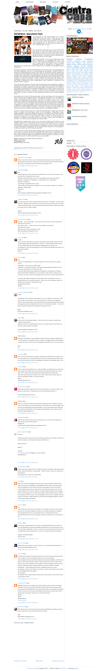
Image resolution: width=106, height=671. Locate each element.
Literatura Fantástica (73, 61)
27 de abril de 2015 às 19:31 (28, 477)
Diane (19, 317)
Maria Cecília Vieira (23, 157)
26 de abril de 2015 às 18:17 (28, 413)
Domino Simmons (22, 219)
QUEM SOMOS (29, 2)
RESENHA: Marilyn (78, 97)
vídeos (73, 70)
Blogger (76, 668)
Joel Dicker (74, 87)
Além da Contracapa (33, 668)
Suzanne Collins (84, 79)
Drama (78, 59)
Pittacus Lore (77, 76)
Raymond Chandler (82, 72)
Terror (68, 69)
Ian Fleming (80, 87)
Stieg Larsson (89, 90)
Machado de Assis (71, 89)
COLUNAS (55, 2)
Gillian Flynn (77, 77)
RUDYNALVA (21, 170)
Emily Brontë (75, 86)
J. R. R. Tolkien (77, 80)
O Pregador (63, 668)
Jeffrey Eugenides (88, 87)
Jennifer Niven (82, 91)
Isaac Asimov (76, 73)
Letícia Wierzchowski (76, 75)
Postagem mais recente (20, 660)
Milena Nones (21, 606)
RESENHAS (43, 2)
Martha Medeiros (81, 89)
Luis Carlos (21, 354)
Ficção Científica (87, 61)
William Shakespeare (83, 83)
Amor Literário (22, 543)
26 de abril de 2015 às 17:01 (28, 362)
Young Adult (71, 63)
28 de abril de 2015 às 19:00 (28, 549)
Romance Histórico (72, 83)
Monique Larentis (22, 386)
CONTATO (67, 2)
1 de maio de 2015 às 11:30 (27, 618)
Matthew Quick (86, 80)
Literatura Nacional (72, 72)
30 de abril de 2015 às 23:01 (28, 602)
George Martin (88, 70)
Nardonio (20, 523)
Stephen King (80, 63)
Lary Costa (21, 237)
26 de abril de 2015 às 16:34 (28, 331)
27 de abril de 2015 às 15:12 (28, 427)
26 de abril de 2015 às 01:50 (28, 195)
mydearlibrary (21, 453)
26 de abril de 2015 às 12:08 (28, 253)
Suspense (89, 59)
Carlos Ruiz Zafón (85, 69)
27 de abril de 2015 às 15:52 (28, 462)
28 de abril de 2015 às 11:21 (28, 500)
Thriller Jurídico (75, 90)
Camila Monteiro (22, 466)
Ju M (19, 481)
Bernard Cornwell (78, 84)
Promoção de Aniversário (79, 116)
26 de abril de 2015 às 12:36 (28, 288)
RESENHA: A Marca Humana (80, 103)
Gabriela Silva (21, 417)
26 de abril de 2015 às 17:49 (28, 382)
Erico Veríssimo (88, 76)
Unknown (20, 366)
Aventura (69, 66)
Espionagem (70, 77)
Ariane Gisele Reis (22, 432)
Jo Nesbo (73, 69)
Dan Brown (86, 75)
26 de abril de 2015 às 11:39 (28, 233)
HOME (17, 2)
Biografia (76, 66)
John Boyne (79, 70)
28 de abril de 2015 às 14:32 (28, 518)
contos (84, 64)
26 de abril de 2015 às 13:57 (28, 313)
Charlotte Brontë (75, 91)
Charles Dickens (88, 84)
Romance (39, 148)
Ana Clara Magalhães (23, 292)
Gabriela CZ (21, 199)
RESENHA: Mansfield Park (28, 34)
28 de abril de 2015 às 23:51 (28, 578)
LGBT (77, 69)
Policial (69, 59)
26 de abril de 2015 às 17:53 (28, 397)
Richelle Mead (76, 79)
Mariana (20, 257)
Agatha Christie (71, 64)
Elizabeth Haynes (75, 82)
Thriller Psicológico (73, 68)
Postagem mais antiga (58, 660)
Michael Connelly (87, 66)
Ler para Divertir (22, 583)
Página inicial (39, 660)
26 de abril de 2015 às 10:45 (28, 215)
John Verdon (90, 82)
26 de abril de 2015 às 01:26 (28, 165)
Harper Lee (69, 91)
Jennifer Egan (83, 82)
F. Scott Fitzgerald (84, 86)
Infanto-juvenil (84, 77)
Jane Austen (32, 148)
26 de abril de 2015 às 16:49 (28, 350)
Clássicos (25, 148)
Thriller (79, 64)
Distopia (81, 68)
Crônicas (69, 86)
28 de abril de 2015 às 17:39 (28, 538)
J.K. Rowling (84, 73)
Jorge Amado (83, 90)
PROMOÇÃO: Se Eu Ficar (79, 110)
